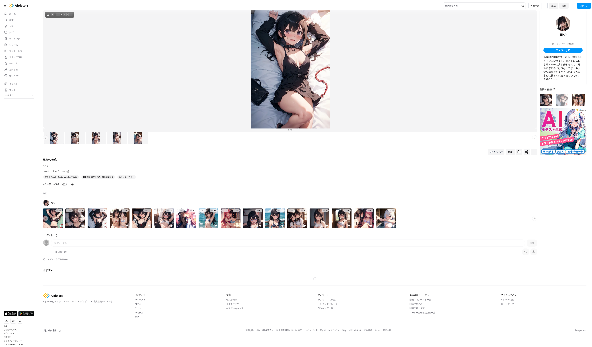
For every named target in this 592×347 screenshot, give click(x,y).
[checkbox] (53, 252)
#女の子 (47, 184)
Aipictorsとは (507, 299)
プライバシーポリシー (13, 341)
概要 (5, 326)
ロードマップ (507, 303)
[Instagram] (55, 330)
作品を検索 (231, 299)
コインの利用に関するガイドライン (322, 330)
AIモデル (139, 312)
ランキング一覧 (325, 308)
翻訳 (45, 193)
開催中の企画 (415, 303)
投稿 (564, 5)
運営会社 (387, 330)
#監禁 (64, 184)
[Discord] (50, 330)
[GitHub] (60, 330)
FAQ (344, 330)
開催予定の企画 (417, 308)
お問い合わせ (9, 333)
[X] (45, 330)
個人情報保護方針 (265, 330)
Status (377, 330)
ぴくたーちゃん (10, 329)
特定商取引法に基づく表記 (289, 330)
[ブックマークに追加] (519, 152)
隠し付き (59, 252)
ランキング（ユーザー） (330, 303)
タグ (137, 316)
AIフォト (139, 303)
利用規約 (7, 337)
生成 (553, 5)
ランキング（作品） (327, 299)
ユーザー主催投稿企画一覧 (422, 312)
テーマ (138, 308)
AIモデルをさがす (235, 308)
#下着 (56, 184)
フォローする (563, 50)
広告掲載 (368, 330)
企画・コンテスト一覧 (420, 299)
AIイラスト (140, 299)
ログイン (584, 5)
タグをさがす (232, 303)
